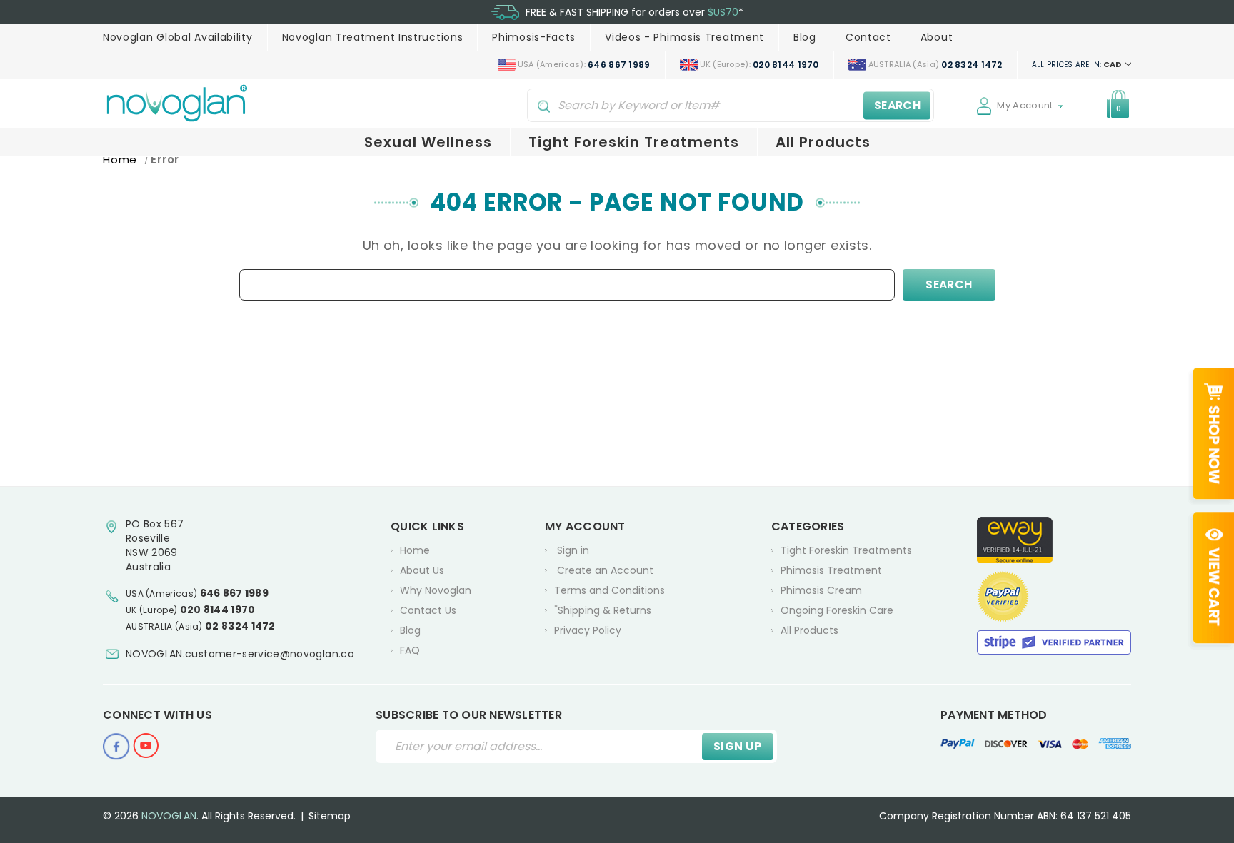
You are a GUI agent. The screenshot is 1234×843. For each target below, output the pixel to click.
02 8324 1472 (240, 626)
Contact (868, 37)
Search (897, 105)
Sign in (573, 550)
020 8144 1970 (218, 609)
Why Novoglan (435, 590)
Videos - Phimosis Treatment (684, 37)
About (937, 37)
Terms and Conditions (609, 590)
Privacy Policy (587, 630)
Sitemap (329, 816)
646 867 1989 (234, 593)
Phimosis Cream (821, 590)
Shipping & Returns (602, 609)
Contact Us (428, 610)
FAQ (410, 650)
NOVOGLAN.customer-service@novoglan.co (240, 654)
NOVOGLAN (168, 816)
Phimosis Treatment (831, 570)
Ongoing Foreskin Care (837, 610)
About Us (422, 570)
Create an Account (605, 570)
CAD (1077, 64)
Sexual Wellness (428, 142)
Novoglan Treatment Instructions (372, 37)
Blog (804, 37)
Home (415, 550)
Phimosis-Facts (534, 37)
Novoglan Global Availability (178, 37)
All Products (823, 142)
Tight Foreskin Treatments (633, 142)
